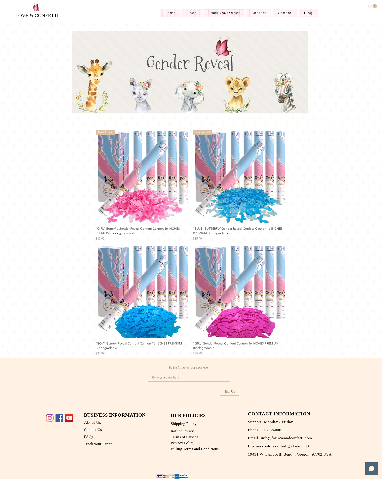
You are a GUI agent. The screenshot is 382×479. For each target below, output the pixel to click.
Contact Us (93, 429)
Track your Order (98, 444)
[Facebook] (59, 418)
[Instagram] (50, 418)
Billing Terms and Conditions (195, 449)
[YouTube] (69, 418)
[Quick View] (142, 291)
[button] (372, 6)
